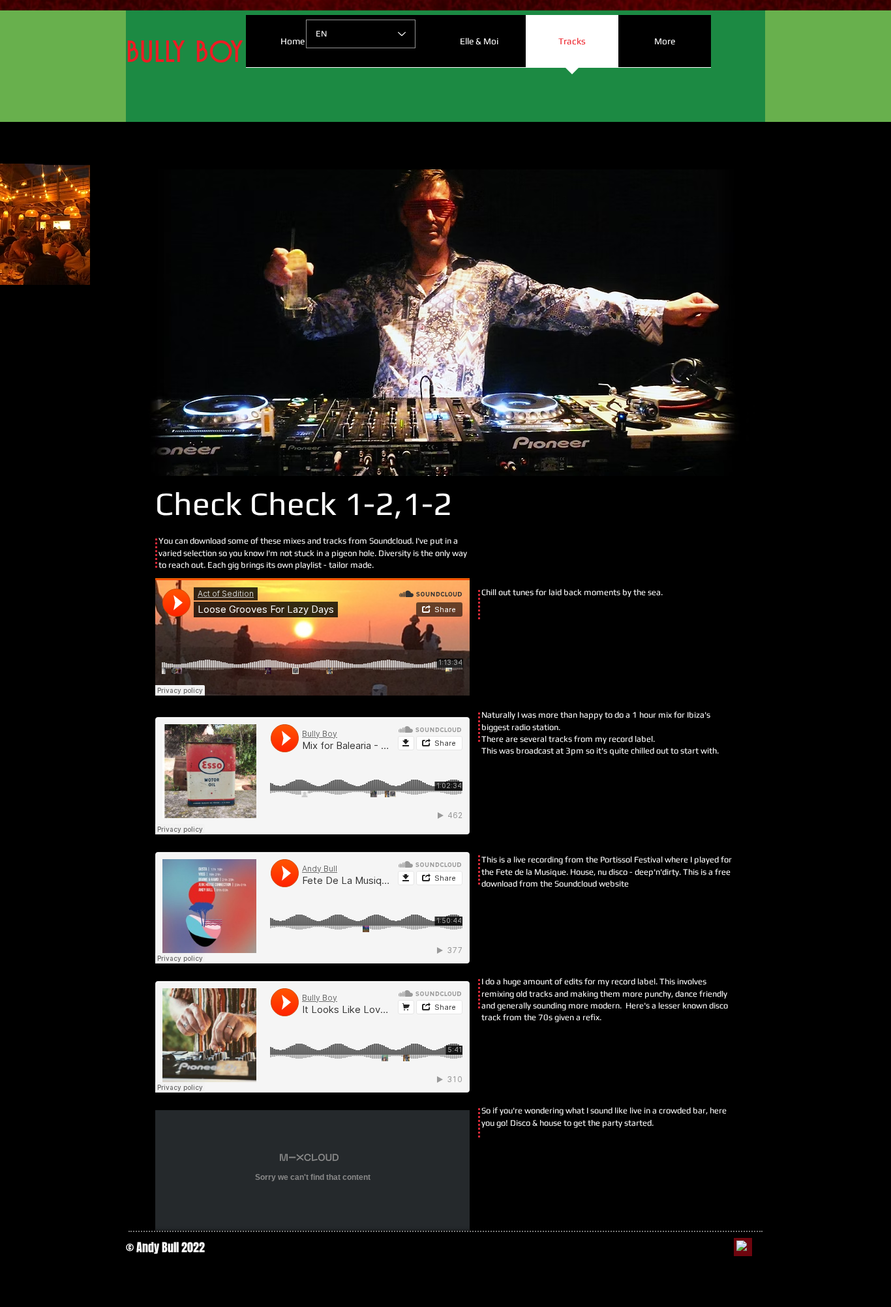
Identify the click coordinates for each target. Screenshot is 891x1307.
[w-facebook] (741, 1246)
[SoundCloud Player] (312, 637)
